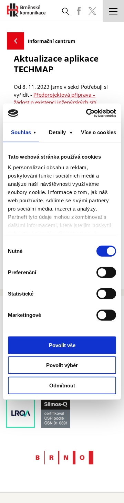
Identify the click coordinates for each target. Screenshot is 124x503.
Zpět (15, 41)
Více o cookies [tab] (98, 132)
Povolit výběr (62, 365)
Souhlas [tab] (21, 132)
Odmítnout (62, 385)
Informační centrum (51, 41)
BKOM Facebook (78, 11)
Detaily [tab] (57, 132)
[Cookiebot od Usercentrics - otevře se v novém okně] (87, 113)
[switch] (106, 272)
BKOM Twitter (92, 11)
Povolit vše (62, 345)
